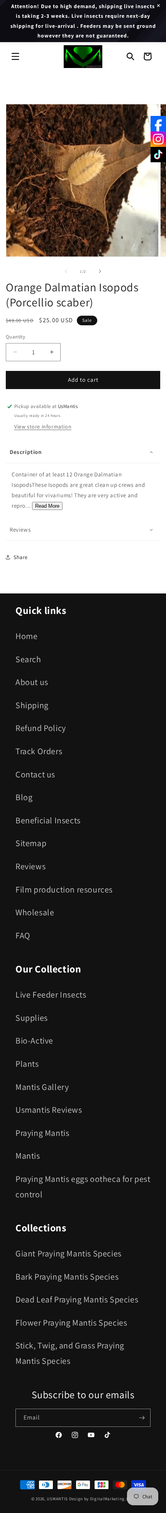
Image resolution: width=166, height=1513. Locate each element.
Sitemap (30, 843)
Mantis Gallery (42, 1086)
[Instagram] (158, 139)
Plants (27, 1063)
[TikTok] (158, 154)
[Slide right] (99, 271)
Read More (47, 506)
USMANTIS (57, 1498)
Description (26, 452)
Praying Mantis (42, 1132)
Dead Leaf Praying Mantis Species (76, 1299)
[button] (15, 56)
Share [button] (21, 557)
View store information (42, 426)
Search (28, 659)
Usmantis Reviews (48, 1109)
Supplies (31, 1017)
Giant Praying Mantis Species (68, 1253)
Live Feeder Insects (50, 994)
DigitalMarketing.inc (112, 1498)
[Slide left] (66, 271)
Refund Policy (40, 727)
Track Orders (38, 751)
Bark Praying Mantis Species (67, 1276)
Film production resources (64, 889)
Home (26, 636)
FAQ (22, 935)
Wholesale (34, 912)
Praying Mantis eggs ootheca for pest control (83, 1186)
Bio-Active (34, 1040)
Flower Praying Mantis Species (71, 1322)
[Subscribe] (141, 1418)
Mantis (27, 1155)
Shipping (32, 705)
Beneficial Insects (48, 820)
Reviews (30, 866)
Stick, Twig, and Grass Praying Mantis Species (69, 1353)
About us (31, 682)
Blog (23, 797)
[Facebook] (158, 123)
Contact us (35, 774)
